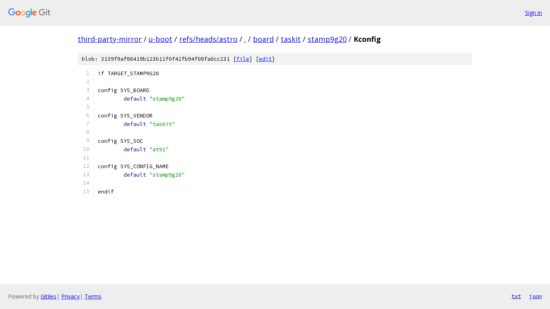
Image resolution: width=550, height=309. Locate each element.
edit (265, 59)
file (242, 59)
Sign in (533, 12)
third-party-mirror (110, 39)
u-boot (160, 39)
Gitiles (48, 296)
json (535, 296)
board (263, 39)
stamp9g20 (327, 39)
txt (516, 296)
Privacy (70, 296)
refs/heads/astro (208, 39)
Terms (93, 296)
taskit (291, 39)
